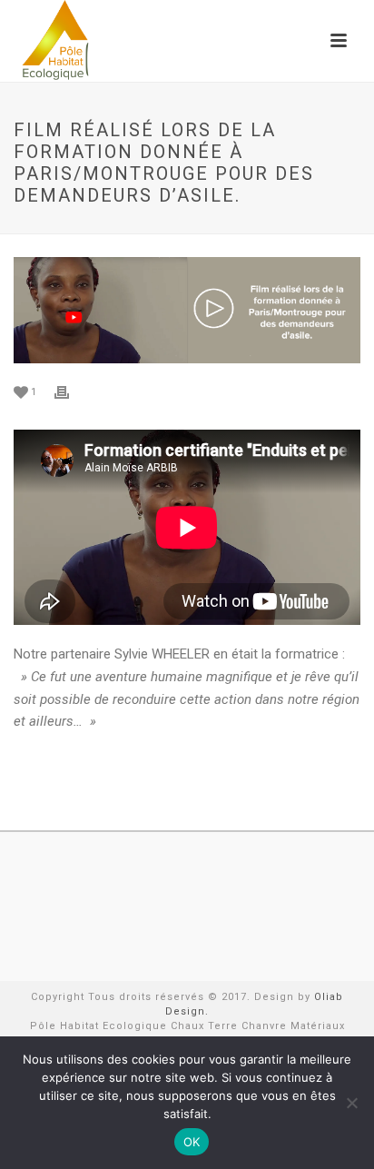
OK (192, 1141)
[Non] (351, 1103)
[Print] (70, 391)
